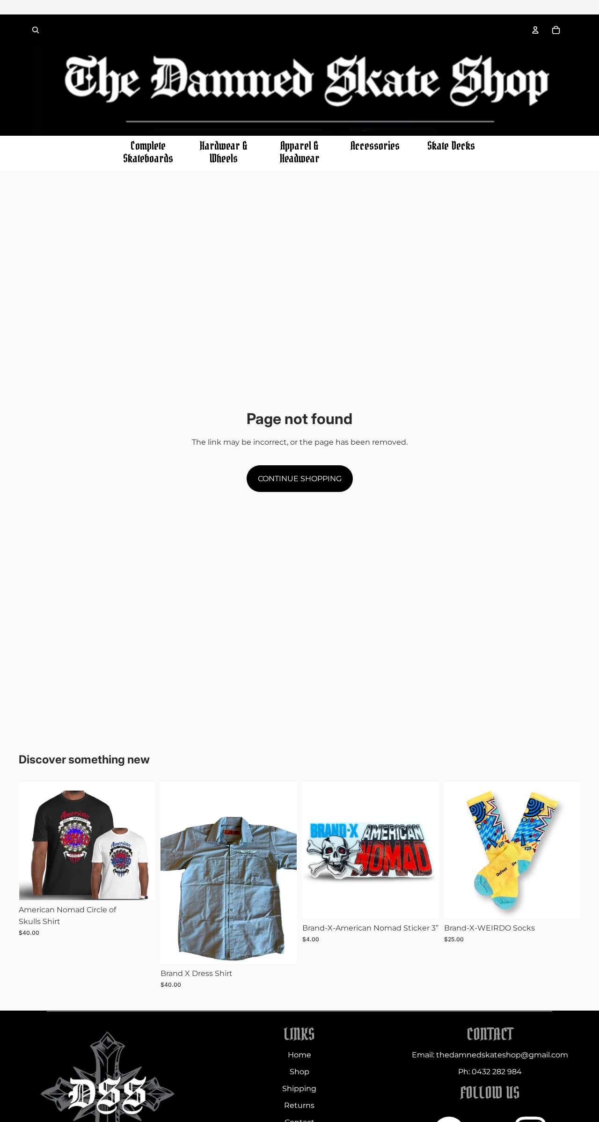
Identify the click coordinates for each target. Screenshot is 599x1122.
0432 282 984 (497, 1071)
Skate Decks (451, 146)
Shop (299, 1071)
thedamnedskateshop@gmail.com (502, 1054)
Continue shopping (300, 478)
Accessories (375, 146)
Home (299, 1054)
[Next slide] (141, 841)
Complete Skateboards (148, 152)
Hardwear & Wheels (224, 152)
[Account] (535, 30)
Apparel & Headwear (300, 152)
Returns (299, 1105)
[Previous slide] (33, 841)
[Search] (35, 30)
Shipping (299, 1088)
